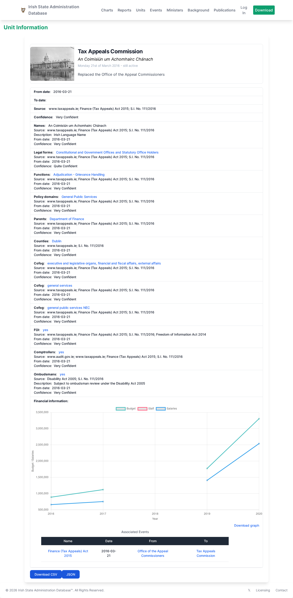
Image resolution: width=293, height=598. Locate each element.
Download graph (245, 525)
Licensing (263, 590)
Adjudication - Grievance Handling (79, 174)
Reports (124, 10)
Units (140, 10)
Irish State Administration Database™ (45, 590)
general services (59, 285)
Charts (107, 10)
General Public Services (79, 197)
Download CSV (46, 574)
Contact (282, 590)
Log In (244, 10)
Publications (225, 10)
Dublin (56, 241)
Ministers (175, 10)
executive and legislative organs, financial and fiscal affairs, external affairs (104, 263)
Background (198, 10)
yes (45, 330)
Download (264, 10)
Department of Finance (67, 219)
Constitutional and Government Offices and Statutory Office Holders (107, 152)
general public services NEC (68, 308)
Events (156, 10)
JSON (70, 574)
